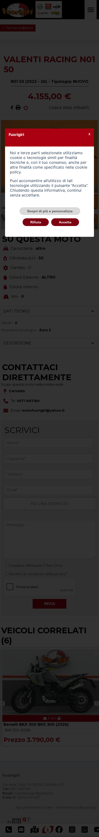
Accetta (65, 222)
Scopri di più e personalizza (50, 211)
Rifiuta (35, 222)
